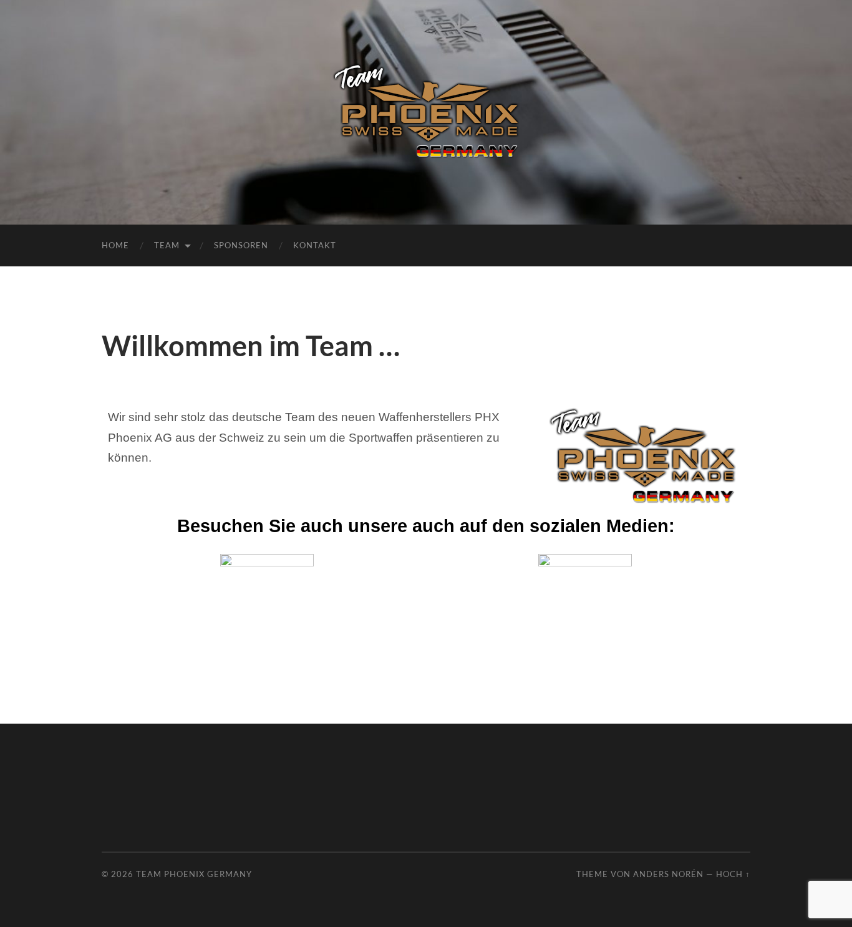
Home (115, 245)
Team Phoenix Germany (194, 874)
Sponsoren (241, 245)
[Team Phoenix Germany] (426, 111)
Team (167, 245)
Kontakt (314, 245)
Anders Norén (668, 874)
